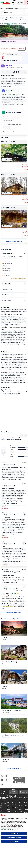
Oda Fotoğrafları (8, 159)
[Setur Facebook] (7, 777)
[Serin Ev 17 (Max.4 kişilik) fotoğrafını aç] (14, 219)
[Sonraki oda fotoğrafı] (24, 152)
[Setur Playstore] (20, 783)
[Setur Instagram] (2, 777)
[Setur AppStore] (20, 779)
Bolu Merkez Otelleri (14, 8)
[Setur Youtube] (2, 781)
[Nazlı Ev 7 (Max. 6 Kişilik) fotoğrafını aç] (14, 186)
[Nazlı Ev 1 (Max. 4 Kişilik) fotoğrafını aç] (14, 153)
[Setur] (6, 3)
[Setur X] (7, 781)
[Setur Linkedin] (2, 786)
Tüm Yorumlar (14, 23)
